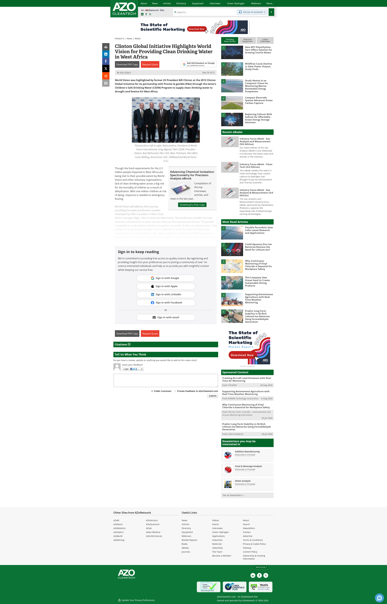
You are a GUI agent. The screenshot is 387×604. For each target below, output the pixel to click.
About (246, 520)
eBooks (185, 547)
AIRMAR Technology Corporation (243, 398)
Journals (186, 551)
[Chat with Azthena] (379, 597)
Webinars (186, 536)
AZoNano (118, 524)
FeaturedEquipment (247, 40)
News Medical (153, 532)
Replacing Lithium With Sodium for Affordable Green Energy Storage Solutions (258, 118)
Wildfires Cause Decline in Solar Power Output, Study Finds (258, 66)
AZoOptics (118, 532)
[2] (232, 68)
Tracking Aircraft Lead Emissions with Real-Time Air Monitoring (247, 379)
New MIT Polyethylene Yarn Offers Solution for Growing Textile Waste (258, 50)
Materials (217, 543)
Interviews (217, 528)
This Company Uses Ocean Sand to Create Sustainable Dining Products (257, 281)
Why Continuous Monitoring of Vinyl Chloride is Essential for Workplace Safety (258, 264)
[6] (232, 316)
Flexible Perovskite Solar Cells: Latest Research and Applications (259, 230)
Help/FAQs (217, 547)
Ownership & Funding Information (254, 557)
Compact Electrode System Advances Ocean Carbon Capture (259, 100)
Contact (247, 532)
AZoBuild (117, 536)
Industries (217, 540)
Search (246, 524)
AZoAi (149, 528)
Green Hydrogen (220, 532)
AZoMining (118, 540)
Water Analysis (243, 480)
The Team (217, 551)
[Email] (105, 83)
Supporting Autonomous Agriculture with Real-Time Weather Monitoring (259, 298)
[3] (232, 85)
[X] (105, 68)
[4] (232, 102)
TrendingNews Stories (230, 40)
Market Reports (189, 540)
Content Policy (250, 551)
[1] (232, 52)
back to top (261, 567)
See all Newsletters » (233, 495)
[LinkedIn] (105, 54)
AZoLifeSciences (154, 536)
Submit (212, 395)
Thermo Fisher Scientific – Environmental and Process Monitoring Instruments (246, 413)
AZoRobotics (119, 528)
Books (185, 543)
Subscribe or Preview (245, 454)
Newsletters (249, 528)
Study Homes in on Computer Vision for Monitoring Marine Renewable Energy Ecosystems (256, 86)
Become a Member (221, 555)
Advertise (247, 536)
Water (138, 38)
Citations (121, 344)
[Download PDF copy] (105, 46)
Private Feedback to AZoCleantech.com (197, 391)
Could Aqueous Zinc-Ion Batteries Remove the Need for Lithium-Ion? (258, 247)
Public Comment (162, 391)
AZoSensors (152, 520)
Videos (215, 520)
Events (215, 524)
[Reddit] (105, 75)
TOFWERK (232, 385)
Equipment (187, 532)
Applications (218, 536)
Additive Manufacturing (247, 451)
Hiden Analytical (235, 434)
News (129, 38)
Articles (185, 524)
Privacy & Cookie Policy (254, 543)
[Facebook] (105, 61)
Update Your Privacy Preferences (138, 600)
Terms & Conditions (253, 540)
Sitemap (247, 547)
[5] (232, 119)
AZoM (116, 520)
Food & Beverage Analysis (248, 466)
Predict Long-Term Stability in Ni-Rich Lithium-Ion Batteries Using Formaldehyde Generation (257, 316)
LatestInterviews (265, 40)
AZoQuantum (152, 524)
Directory (186, 528)
